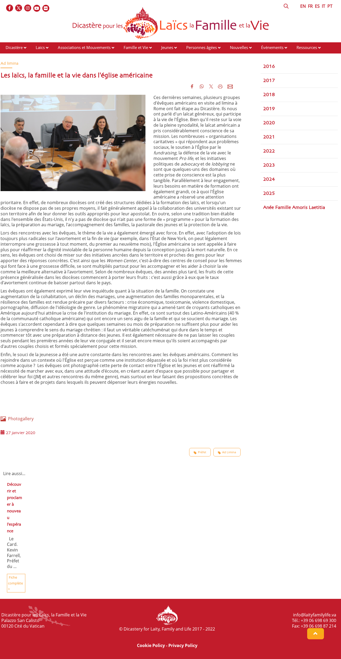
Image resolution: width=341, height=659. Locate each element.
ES (317, 6)
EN (303, 6)
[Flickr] (46, 8)
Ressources (307, 47)
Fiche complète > (15, 583)
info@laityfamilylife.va (314, 615)
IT (323, 6)
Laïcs (41, 47)
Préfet (202, 452)
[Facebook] (10, 8)
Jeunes (167, 47)
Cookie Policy (151, 645)
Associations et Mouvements (84, 47)
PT (329, 6)
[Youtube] (37, 8)
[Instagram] (28, 8)
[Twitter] (19, 8)
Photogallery (20, 419)
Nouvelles (239, 47)
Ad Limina (229, 452)
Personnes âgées (201, 47)
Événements (272, 47)
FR (310, 6)
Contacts (13, 57)
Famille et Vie (136, 47)
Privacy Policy (182, 645)
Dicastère (14, 47)
